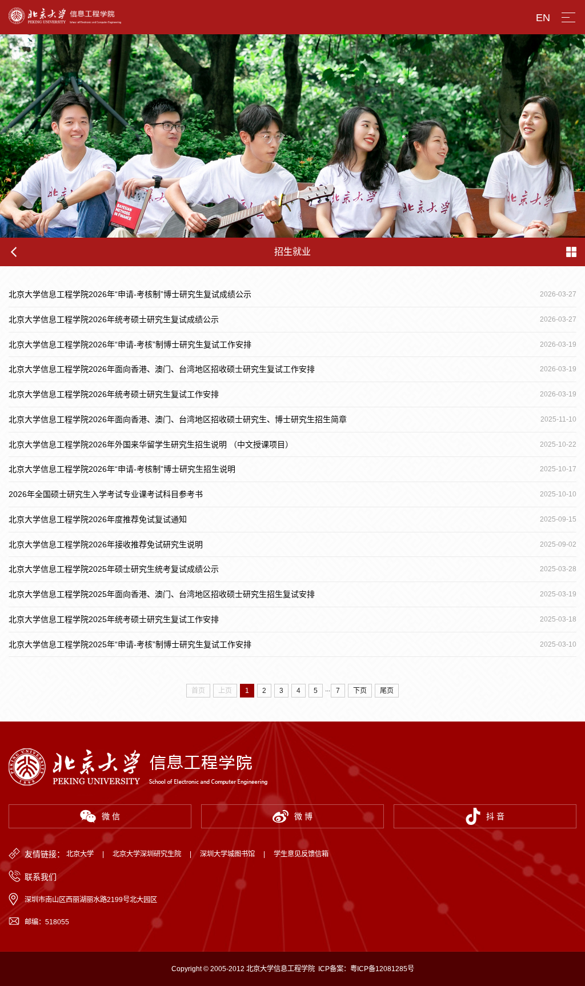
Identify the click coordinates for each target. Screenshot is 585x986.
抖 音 (495, 816)
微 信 (111, 816)
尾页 (387, 691)
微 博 (303, 816)
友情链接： (45, 854)
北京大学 (80, 854)
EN (543, 17)
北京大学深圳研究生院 (147, 854)
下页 (360, 691)
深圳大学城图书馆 (227, 854)
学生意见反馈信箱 (301, 854)
